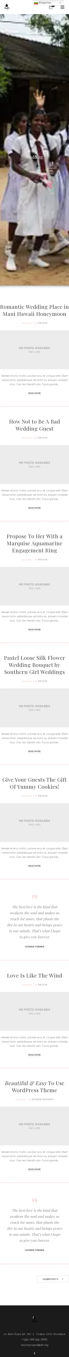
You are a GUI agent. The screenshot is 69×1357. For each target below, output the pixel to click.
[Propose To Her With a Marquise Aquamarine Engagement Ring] (34, 586)
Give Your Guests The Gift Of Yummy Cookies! (34, 783)
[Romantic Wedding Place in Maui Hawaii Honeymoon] (34, 349)
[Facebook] (34, 1353)
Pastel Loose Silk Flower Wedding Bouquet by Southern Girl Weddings (34, 664)
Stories (36, 1099)
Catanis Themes (34, 946)
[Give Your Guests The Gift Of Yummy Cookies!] (34, 822)
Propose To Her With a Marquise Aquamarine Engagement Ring (35, 543)
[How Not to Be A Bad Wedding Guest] (34, 464)
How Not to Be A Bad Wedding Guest (34, 425)
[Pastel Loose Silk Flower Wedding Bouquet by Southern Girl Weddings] (34, 707)
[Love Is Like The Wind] (34, 1011)
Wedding (48, 1099)
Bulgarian (44, 2)
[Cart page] (50, 7)
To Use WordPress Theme (34, 1086)
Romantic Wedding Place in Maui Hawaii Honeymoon (34, 310)
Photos (42, 322)
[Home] (7, 7)
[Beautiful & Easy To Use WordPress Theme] (34, 1126)
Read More (34, 393)
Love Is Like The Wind (34, 975)
